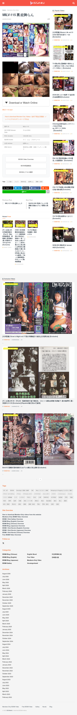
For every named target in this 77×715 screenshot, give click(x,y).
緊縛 (65, 500)
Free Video (30, 557)
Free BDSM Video (27, 707)
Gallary (37, 707)
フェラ (17, 181)
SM (32, 490)
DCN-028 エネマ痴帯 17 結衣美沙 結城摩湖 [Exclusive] (64, 96)
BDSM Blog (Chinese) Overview (13, 524)
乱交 (34, 497)
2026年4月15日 (65, 40)
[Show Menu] (3, 3)
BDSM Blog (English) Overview (12, 521)
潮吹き (37, 500)
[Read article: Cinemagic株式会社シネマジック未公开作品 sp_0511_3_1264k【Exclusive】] (64, 113)
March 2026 (6, 588)
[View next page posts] (40, 479)
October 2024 (6, 638)
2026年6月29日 (15, 339)
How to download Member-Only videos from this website (21, 515)
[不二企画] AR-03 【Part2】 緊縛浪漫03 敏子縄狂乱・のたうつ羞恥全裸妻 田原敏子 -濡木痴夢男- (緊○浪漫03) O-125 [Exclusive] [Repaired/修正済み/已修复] (37, 402)
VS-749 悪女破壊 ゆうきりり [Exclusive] (63, 217)
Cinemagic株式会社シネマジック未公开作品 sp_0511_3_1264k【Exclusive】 (63, 127)
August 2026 (6, 574)
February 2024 (7, 662)
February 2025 (7, 627)
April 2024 (5, 656)
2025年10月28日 (66, 71)
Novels (45, 707)
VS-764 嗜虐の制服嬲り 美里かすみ (32, 232)
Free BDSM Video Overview (11, 535)
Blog (51, 707)
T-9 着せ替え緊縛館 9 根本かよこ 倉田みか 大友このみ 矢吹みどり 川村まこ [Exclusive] (63, 65)
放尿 (15, 500)
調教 (25, 504)
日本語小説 (55, 557)
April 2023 (5, 691)
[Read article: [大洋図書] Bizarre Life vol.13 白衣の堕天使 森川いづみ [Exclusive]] (64, 22)
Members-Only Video (13, 10)
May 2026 (5, 582)
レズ (16, 497)
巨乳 (66, 497)
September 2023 (7, 677)
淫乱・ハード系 (28, 500)
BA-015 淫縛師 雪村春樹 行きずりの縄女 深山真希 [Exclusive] (24, 467)
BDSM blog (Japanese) (10, 560)
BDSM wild (57, 40)
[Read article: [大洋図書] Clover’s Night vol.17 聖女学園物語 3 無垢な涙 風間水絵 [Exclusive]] (38, 308)
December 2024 (7, 632)
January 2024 (6, 665)
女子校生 (53, 497)
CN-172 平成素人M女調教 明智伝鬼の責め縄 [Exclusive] (63, 188)
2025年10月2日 (15, 471)
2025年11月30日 (7, 247)
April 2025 (5, 621)
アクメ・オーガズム (8, 494)
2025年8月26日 (65, 250)
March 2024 (6, 659)
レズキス (22, 497)
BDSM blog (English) (9, 557)
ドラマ (53, 494)
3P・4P (5, 490)
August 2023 (6, 679)
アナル (19, 494)
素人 (60, 500)
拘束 (4, 500)
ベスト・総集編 (7, 497)
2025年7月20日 (65, 100)
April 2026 (5, 585)
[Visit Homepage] (37, 3)
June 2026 (5, 579)
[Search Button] (74, 3)
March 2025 (6, 624)
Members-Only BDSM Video (10, 707)
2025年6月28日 (32, 237)
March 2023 (6, 694)
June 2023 (5, 685)
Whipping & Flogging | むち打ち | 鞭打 (61, 490)
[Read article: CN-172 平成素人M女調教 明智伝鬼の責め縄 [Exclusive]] (64, 177)
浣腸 (20, 500)
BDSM (12, 490)
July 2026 (5, 576)
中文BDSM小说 (57, 554)
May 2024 (5, 653)
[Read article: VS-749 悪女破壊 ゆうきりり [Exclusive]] (64, 206)
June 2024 (5, 650)
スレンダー (46, 494)
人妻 (40, 497)
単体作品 (23, 181)
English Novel (32, 554)
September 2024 (7, 641)
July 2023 (5, 682)
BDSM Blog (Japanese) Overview (13, 526)
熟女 (42, 500)
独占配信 (48, 500)
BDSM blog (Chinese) (9, 554)
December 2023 (7, 668)
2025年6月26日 (6, 19)
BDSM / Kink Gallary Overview (12, 519)
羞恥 (19, 504)
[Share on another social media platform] (48, 191)
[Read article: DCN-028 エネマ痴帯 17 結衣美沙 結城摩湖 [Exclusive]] (64, 84)
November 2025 (7, 600)
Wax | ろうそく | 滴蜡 (42, 490)
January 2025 (6, 629)
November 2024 (7, 635)
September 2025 (7, 606)
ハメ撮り (9, 181)
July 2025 (5, 612)
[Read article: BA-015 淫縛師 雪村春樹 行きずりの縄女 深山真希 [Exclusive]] (38, 439)
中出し (29, 497)
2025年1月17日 (65, 133)
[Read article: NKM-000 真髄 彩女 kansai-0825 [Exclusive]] (64, 235)
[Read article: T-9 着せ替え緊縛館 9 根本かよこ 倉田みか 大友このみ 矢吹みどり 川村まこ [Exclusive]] (64, 53)
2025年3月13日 (65, 221)
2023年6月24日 (19, 264)
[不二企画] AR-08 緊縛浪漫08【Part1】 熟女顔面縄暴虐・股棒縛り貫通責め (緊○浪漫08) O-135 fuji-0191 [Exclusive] (7, 237)
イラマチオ (37, 494)
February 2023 (7, 697)
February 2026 (7, 591)
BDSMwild (9, 710)
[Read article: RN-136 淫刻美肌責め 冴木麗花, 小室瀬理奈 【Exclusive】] (64, 148)
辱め (38, 504)
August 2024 (6, 644)
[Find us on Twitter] (3, 543)
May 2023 (5, 688)
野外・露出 (46, 504)
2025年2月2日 (65, 163)
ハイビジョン (61, 494)
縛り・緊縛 (6, 504)
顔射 (52, 504)
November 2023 (7, 671)
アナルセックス (27, 494)
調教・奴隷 (39, 181)
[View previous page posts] (36, 479)
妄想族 (60, 497)
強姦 (71, 497)
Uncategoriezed (32, 563)
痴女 (55, 500)
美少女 (14, 504)
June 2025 (5, 615)
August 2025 (6, 609)
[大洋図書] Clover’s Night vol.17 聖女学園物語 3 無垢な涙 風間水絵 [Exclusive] (30, 336)
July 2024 (5, 647)
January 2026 (6, 594)
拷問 (10, 500)
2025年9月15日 (15, 406)
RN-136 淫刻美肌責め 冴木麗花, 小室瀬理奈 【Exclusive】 (63, 159)
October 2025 (6, 603)
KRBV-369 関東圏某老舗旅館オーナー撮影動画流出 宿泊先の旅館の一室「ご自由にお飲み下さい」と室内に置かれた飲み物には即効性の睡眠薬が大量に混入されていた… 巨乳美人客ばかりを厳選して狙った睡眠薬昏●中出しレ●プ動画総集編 (20, 246)
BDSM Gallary (7, 563)
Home (4, 10)
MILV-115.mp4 (7, 110)
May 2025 (5, 618)
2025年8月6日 (65, 192)
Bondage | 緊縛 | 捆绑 (23, 490)
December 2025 (7, 597)
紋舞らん (31, 181)
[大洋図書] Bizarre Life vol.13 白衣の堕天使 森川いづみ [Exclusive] (63, 34)
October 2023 (6, 674)
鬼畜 (57, 504)
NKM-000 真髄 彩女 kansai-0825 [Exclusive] (62, 246)
